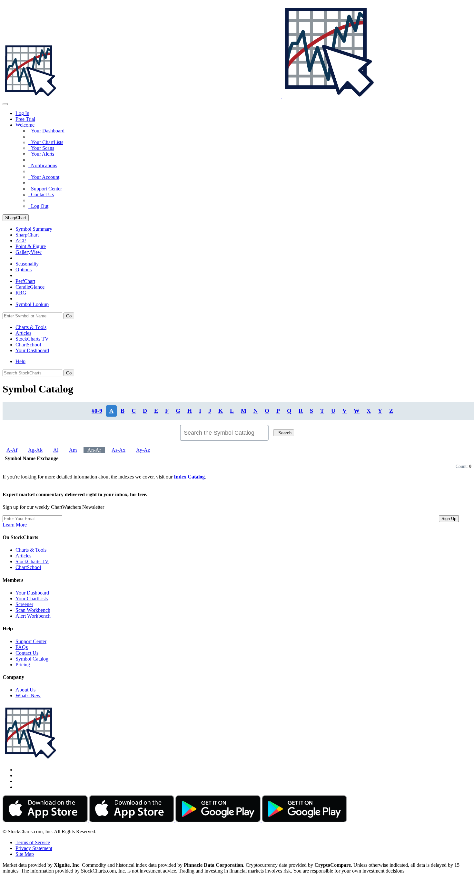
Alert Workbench (33, 616)
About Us (25, 689)
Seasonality (27, 263)
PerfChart (25, 281)
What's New (28, 695)
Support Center (45, 188)
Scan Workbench (32, 610)
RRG (20, 292)
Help (20, 361)
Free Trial (25, 119)
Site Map (24, 854)
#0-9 (97, 411)
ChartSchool (28, 344)
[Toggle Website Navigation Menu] (5, 104)
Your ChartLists (45, 142)
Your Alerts (41, 154)
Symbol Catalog (31, 659)
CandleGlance (29, 287)
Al (55, 450)
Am (73, 450)
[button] (25, 125)
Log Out (38, 206)
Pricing (22, 664)
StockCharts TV (32, 339)
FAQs (21, 647)
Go (69, 316)
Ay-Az (143, 450)
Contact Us (41, 194)
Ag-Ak (35, 450)
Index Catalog (189, 476)
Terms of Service (32, 842)
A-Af (11, 450)
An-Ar (94, 450)
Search (283, 432)
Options (23, 269)
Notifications (42, 165)
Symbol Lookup (32, 304)
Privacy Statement (33, 848)
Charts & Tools (30, 327)
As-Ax (118, 450)
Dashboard (32, 350)
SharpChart (15, 217)
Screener (24, 604)
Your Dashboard (46, 130)
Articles (23, 333)
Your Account (43, 177)
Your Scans (41, 148)
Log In (22, 113)
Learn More (16, 524)
